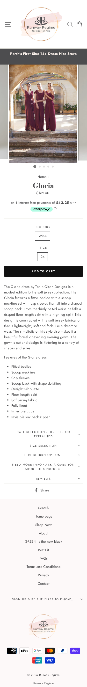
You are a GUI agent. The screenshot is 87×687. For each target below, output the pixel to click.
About (43, 533)
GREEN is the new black (43, 541)
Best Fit (43, 550)
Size (43, 248)
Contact (44, 583)
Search (43, 507)
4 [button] (48, 167)
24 (43, 256)
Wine (42, 236)
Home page (43, 516)
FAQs (43, 558)
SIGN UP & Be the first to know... (43, 599)
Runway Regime (43, 683)
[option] (43, 54)
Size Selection (43, 446)
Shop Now (43, 524)
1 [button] (34, 166)
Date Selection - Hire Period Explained (44, 434)
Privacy (43, 575)
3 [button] (44, 167)
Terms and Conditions (43, 566)
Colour (43, 227)
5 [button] (53, 167)
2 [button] (40, 167)
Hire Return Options (43, 455)
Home (41, 176)
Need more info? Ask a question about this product (43, 467)
